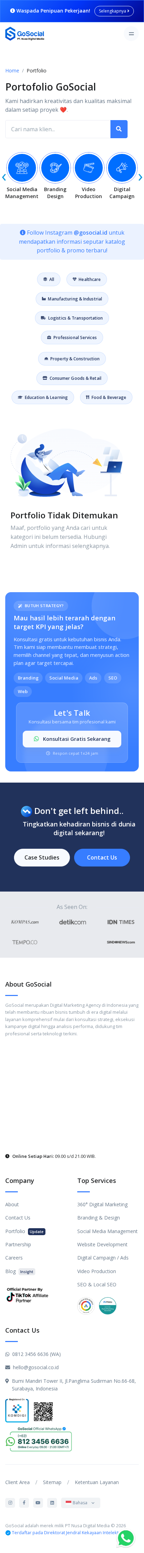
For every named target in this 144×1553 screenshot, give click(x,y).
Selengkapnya (113, 11)
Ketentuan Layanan (97, 1482)
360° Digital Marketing (102, 1204)
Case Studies (41, 857)
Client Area (17, 1482)
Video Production (96, 1271)
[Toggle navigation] (131, 33)
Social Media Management (107, 1231)
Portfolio (24, 1231)
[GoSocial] (24, 33)
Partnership (18, 1244)
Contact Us (102, 857)
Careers (14, 1257)
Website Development (102, 1244)
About (12, 1204)
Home (12, 70)
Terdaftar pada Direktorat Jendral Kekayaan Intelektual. (69, 1532)
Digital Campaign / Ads (103, 1257)
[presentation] (3, 175)
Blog (19, 1271)
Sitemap (52, 1482)
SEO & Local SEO (96, 1284)
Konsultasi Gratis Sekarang (76, 739)
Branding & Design (98, 1217)
